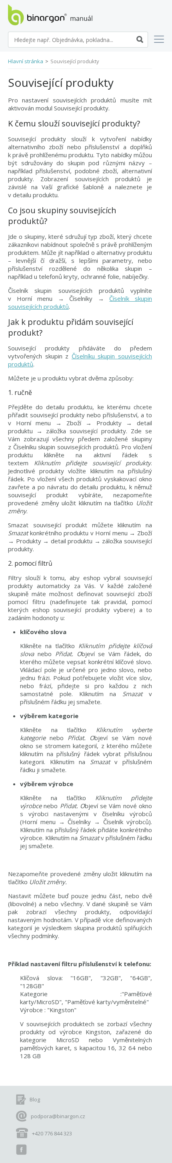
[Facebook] (21, 1149)
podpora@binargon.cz (58, 1116)
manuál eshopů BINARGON (50, 15)
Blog (35, 1099)
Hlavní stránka (25, 61)
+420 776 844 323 (52, 1133)
